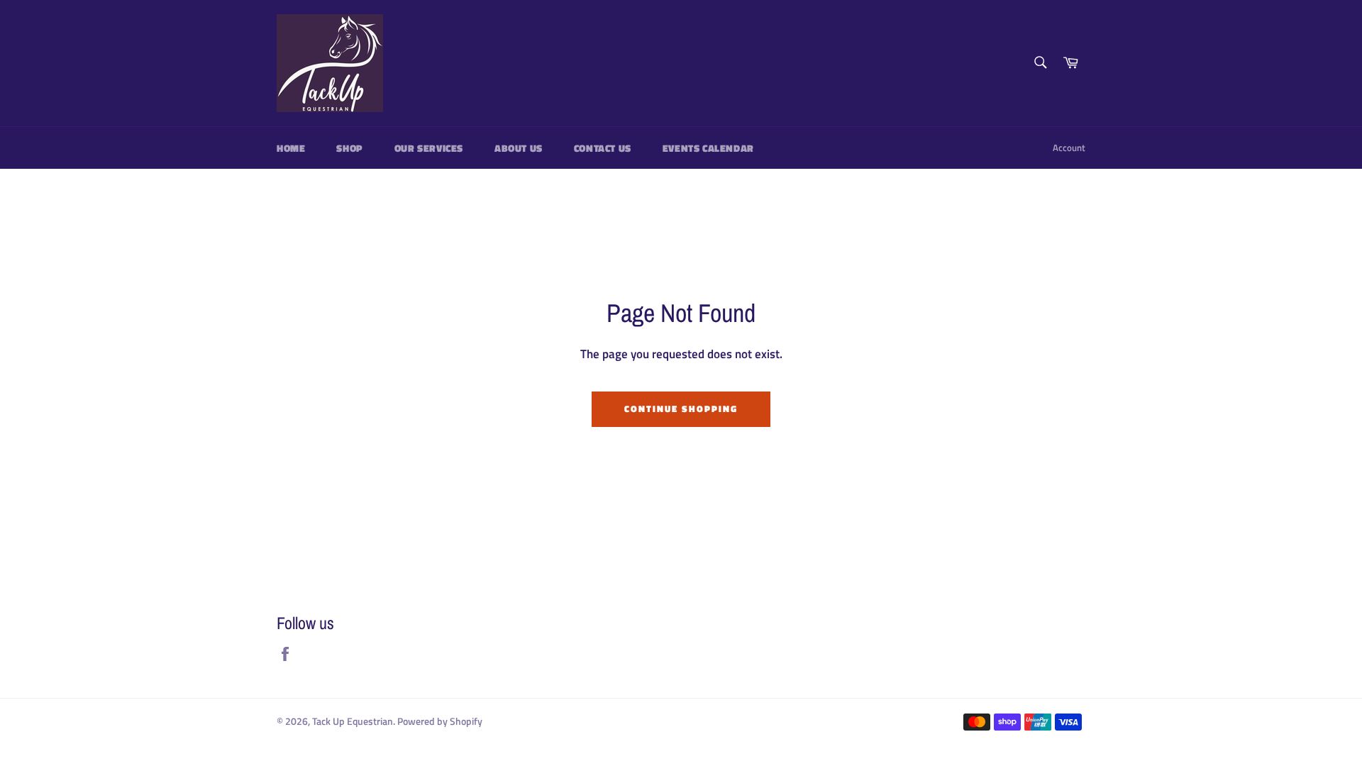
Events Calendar (708, 147)
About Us (518, 147)
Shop (349, 147)
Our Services (428, 147)
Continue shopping (680, 408)
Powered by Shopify (439, 721)
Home (291, 147)
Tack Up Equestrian (352, 721)
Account (1069, 147)
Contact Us (602, 147)
